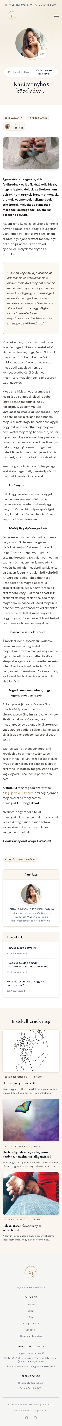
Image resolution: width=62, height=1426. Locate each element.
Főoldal (16, 72)
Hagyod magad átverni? (31, 1353)
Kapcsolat (31, 1329)
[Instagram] (35, 1418)
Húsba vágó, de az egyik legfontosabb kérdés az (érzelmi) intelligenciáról (31, 1360)
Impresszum (41, 1410)
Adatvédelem (21, 1410)
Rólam (31, 1310)
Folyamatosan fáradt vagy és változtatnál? (31, 1366)
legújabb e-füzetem (19, 793)
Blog (26, 72)
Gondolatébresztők (31, 1335)
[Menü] (56, 15)
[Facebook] (27, 1418)
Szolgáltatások (31, 1323)
